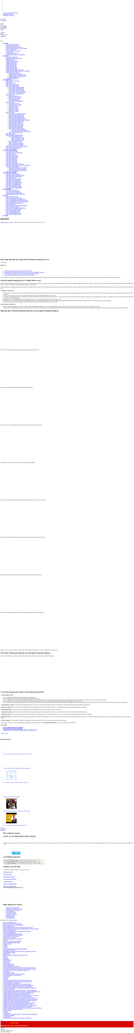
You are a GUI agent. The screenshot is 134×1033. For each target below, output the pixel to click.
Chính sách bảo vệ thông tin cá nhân (14, 909)
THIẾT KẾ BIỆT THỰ (11, 63)
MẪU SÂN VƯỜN (10, 133)
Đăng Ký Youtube (7, 943)
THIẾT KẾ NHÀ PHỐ (11, 66)
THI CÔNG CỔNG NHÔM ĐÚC (14, 179)
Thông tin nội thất (7, 1010)
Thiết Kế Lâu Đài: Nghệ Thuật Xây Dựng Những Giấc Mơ (16, 994)
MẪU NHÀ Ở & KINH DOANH (13, 147)
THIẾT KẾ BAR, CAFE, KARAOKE (17, 76)
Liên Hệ (5, 956)
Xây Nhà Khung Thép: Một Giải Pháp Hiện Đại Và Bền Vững (17, 1018)
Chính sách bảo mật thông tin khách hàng (12, 933)
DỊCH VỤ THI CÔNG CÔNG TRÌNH (12, 941)
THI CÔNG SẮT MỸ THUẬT (13, 180)
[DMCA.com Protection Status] (16, 854)
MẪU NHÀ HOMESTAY (12, 149)
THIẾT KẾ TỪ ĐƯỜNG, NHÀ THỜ (14, 69)
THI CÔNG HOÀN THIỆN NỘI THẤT (15, 175)
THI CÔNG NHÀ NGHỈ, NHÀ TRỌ (17, 169)
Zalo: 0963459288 (7, 874)
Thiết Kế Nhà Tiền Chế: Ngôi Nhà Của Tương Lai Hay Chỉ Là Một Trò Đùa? (20, 999)
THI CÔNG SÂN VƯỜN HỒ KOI (14, 176)
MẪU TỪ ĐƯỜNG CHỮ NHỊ (16, 145)
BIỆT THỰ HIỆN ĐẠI (14, 96)
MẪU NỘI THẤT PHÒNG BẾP (16, 116)
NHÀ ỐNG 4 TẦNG (14, 110)
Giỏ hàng (5, 945)
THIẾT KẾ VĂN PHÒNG (15, 73)
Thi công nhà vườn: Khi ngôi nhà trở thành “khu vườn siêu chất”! (17, 986)
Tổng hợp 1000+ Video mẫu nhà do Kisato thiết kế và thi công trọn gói (20, 730)
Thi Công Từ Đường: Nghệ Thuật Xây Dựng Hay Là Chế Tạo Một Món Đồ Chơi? (21, 991)
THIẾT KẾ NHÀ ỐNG (11, 64)
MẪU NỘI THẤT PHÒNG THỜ (16, 121)
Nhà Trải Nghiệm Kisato (8, 965)
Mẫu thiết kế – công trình (8, 15)
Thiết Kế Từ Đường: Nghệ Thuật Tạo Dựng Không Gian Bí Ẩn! (17, 1006)
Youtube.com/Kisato (7, 881)
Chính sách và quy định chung (13, 910)
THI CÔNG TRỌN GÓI (9, 989)
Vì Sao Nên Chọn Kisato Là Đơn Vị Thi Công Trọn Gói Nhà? (19, 275)
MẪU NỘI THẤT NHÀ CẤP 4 (16, 125)
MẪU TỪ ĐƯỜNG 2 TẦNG (15, 142)
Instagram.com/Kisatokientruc (10, 884)
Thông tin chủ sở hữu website (12, 907)
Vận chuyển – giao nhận (11, 914)
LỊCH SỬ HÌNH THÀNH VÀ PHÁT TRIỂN (16, 48)
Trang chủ (5, 1011)
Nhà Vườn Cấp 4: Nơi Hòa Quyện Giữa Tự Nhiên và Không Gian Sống (19, 969)
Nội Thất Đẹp (6, 971)
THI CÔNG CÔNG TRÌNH (12, 166)
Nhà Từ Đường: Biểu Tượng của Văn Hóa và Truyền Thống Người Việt (19, 967)
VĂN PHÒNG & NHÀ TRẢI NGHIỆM (15, 54)
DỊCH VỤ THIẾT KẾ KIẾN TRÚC (11, 942)
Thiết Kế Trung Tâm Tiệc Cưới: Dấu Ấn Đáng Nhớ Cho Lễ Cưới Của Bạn (20, 1005)
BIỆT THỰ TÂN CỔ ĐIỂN (15, 97)
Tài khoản (5, 977)
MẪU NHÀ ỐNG (10, 102)
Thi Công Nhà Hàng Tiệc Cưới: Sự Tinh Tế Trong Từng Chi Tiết (17, 981)
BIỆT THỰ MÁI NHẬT (14, 99)
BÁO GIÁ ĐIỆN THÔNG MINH (13, 213)
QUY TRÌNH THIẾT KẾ (12, 57)
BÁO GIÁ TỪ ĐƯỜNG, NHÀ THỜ (14, 203)
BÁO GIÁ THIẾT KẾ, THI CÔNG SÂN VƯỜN (17, 201)
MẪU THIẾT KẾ (7, 960)
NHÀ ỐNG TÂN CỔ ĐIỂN (15, 105)
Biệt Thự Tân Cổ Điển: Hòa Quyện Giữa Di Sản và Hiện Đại (17, 931)
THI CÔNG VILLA (10, 154)
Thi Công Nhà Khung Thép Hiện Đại (11, 982)
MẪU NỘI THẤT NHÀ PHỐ (16, 126)
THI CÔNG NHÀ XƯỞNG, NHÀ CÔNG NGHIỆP (18, 165)
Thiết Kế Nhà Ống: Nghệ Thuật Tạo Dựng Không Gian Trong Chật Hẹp (19, 997)
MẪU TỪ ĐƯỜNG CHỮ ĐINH (16, 143)
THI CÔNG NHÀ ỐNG (11, 160)
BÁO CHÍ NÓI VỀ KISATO (12, 44)
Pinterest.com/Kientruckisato (9, 886)
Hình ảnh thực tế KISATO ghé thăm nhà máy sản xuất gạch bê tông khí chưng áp (24, 272)
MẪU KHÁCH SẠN (11, 83)
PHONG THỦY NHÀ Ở (9, 972)
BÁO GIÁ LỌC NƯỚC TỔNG (13, 214)
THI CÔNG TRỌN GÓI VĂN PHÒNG (18, 167)
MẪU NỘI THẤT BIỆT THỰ (16, 122)
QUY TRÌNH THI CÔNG (12, 151)
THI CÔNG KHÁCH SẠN (12, 156)
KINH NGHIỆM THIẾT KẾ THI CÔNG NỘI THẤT (15, 955)
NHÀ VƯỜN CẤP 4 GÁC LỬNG (17, 91)
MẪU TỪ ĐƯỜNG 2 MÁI (18, 137)
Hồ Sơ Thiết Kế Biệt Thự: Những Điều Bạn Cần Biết (15, 948)
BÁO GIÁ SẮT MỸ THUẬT (13, 206)
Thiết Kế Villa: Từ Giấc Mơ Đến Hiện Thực (13, 1009)
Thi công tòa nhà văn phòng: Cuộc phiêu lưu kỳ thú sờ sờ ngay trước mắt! (19, 987)
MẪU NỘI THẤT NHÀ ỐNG (16, 127)
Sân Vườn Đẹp (6, 976)
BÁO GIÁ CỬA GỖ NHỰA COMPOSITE (16, 208)
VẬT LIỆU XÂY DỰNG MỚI (13, 191)
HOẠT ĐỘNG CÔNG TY (12, 53)
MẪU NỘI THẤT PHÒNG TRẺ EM (17, 118)
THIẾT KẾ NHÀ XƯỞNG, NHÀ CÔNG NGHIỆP (18, 71)
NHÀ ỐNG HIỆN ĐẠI (14, 103)
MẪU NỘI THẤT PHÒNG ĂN (16, 115)
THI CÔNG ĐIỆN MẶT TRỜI (13, 185)
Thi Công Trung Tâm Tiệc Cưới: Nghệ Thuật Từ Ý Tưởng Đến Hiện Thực (20, 990)
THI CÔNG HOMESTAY (12, 171)
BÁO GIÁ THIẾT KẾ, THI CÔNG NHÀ (15, 199)
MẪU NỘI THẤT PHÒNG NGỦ (16, 117)
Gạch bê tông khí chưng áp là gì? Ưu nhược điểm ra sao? (18, 270)
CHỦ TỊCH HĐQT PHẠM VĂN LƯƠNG (13, 935)
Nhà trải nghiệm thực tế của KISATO (11, 966)
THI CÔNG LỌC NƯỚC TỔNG (13, 187)
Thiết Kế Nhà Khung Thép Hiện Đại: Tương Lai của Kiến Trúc (17, 996)
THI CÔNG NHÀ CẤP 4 (12, 157)
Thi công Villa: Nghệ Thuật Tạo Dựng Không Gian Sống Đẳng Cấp (18, 992)
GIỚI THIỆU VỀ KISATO (12, 45)
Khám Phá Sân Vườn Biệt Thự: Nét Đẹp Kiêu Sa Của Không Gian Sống (19, 951)
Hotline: (5, 872)
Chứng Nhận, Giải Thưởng (9, 937)
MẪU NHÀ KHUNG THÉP (12, 84)
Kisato (2, 29)
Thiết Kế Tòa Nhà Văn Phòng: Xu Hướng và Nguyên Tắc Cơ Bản (18, 1004)
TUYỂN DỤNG (10, 52)
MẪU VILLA (9, 82)
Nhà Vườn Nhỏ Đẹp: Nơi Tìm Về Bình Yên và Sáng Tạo (16, 970)
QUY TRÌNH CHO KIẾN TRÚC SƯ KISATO (14, 974)
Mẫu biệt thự (6, 959)
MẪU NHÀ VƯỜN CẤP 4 (12, 86)
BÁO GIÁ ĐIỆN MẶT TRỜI (13, 211)
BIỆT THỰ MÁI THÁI (14, 98)
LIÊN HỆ (5, 957)
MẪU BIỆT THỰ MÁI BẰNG (16, 101)
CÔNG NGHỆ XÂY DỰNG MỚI (14, 193)
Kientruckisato (4, 27)
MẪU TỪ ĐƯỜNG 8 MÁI (18, 140)
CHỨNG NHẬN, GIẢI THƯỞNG (14, 47)
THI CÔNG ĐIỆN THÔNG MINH (14, 186)
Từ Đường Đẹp (6, 1013)
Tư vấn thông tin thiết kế (8, 1015)
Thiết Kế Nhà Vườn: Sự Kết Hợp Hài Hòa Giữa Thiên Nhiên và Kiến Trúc (20, 1000)
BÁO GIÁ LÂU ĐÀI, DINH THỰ (14, 198)
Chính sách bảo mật (10, 916)
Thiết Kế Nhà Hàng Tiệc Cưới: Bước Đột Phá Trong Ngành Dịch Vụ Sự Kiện (20, 995)
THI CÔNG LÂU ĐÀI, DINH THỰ (14, 152)
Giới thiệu (5, 946)
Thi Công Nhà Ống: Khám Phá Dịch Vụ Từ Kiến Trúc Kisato (17, 984)
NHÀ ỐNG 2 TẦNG (14, 107)
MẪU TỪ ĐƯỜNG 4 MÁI (18, 138)
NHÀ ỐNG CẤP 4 (13, 106)
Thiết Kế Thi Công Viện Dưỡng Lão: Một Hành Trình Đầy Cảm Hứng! (19, 1003)
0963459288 (3, 20)
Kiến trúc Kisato (13, 920)
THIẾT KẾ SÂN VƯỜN (11, 68)
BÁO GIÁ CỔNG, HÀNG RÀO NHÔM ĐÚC (17, 205)
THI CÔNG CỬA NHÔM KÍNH (13, 184)
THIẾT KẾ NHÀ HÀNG (14, 77)
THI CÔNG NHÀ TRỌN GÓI (13, 174)
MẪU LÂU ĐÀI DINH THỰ (13, 81)
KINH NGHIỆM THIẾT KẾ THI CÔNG (15, 194)
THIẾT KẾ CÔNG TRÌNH (12, 72)
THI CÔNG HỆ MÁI (11, 177)
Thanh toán (5, 979)
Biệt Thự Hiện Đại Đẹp (8, 926)
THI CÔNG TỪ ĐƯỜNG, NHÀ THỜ (15, 164)
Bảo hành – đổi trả (10, 915)
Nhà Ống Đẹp (6, 962)
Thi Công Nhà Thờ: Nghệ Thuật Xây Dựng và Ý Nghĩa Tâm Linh (18, 985)
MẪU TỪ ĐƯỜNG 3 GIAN (15, 136)
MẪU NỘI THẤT (10, 112)
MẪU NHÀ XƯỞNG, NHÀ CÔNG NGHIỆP (16, 146)
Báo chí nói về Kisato (8, 14)
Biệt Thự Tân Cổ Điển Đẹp (9, 930)
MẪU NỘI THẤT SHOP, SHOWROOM (21, 131)
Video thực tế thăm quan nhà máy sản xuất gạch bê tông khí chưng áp (21, 273)
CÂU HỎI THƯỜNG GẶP (12, 190)
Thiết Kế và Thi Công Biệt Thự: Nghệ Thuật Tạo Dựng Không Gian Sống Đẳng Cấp (22, 1008)
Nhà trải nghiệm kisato (8, 964)
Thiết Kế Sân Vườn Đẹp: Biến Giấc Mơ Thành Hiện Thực (16, 1001)
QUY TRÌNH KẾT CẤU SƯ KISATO (12, 975)
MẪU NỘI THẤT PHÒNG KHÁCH (17, 113)
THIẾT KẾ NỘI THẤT (11, 67)
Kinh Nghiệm (6, 954)
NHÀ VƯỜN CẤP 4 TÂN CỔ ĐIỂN (17, 92)
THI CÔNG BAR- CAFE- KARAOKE (18, 170)
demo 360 (5, 940)
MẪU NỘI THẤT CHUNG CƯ (16, 123)
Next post (3, 830)
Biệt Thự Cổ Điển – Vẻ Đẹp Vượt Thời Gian (13, 925)
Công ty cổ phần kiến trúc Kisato (10, 12)
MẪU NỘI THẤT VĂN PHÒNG (19, 130)
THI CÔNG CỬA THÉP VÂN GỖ (14, 182)
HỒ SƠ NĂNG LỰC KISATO (13, 50)
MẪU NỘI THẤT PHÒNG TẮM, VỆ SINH (19, 120)
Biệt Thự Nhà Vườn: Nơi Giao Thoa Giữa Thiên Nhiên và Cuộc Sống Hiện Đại (21, 928)
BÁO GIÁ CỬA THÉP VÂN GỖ (13, 209)
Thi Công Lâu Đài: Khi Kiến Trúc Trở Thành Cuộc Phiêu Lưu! (17, 980)
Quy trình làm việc (10, 911)
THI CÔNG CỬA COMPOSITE (13, 181)
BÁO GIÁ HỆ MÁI (10, 204)
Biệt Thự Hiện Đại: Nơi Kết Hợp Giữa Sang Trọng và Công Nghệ (18, 927)
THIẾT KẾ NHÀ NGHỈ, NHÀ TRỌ (17, 74)
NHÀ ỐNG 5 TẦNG (14, 111)
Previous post (3, 828)
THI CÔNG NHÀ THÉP (12, 155)
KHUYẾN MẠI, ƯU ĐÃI (12, 196)
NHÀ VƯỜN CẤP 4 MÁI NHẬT (16, 89)
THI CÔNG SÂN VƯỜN (12, 162)
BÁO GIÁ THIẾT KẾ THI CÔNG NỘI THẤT (17, 200)
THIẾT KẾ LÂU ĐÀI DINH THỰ (14, 58)
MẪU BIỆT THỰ (10, 94)
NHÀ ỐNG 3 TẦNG (14, 108)
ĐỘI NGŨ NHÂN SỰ (11, 49)
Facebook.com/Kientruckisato (10, 879)
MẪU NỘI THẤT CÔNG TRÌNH (17, 128)
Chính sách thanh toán (11, 912)
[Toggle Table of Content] (2, 268)
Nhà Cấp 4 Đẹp (6, 961)
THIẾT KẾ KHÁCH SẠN (12, 61)
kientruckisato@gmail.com (9, 876)
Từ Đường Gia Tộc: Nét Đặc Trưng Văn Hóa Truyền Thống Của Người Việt (20, 1014)
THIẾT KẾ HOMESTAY (12, 78)
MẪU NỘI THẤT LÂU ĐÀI (15, 132)
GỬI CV (5, 947)
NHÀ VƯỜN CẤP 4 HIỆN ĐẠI (16, 93)
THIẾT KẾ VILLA (10, 59)
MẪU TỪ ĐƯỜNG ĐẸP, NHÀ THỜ (14, 135)
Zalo (2, 24)
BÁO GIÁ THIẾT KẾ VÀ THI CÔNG (12, 923)
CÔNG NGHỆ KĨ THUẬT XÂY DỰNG (12, 938)
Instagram (3, 36)
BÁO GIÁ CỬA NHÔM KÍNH (13, 210)
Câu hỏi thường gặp (10, 917)
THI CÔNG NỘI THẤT (11, 161)
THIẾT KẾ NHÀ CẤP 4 (11, 62)
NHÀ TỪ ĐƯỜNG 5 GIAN (15, 141)
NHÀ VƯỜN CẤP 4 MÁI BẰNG (16, 87)
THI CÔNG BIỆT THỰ (11, 159)
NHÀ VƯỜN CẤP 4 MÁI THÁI (16, 88)
